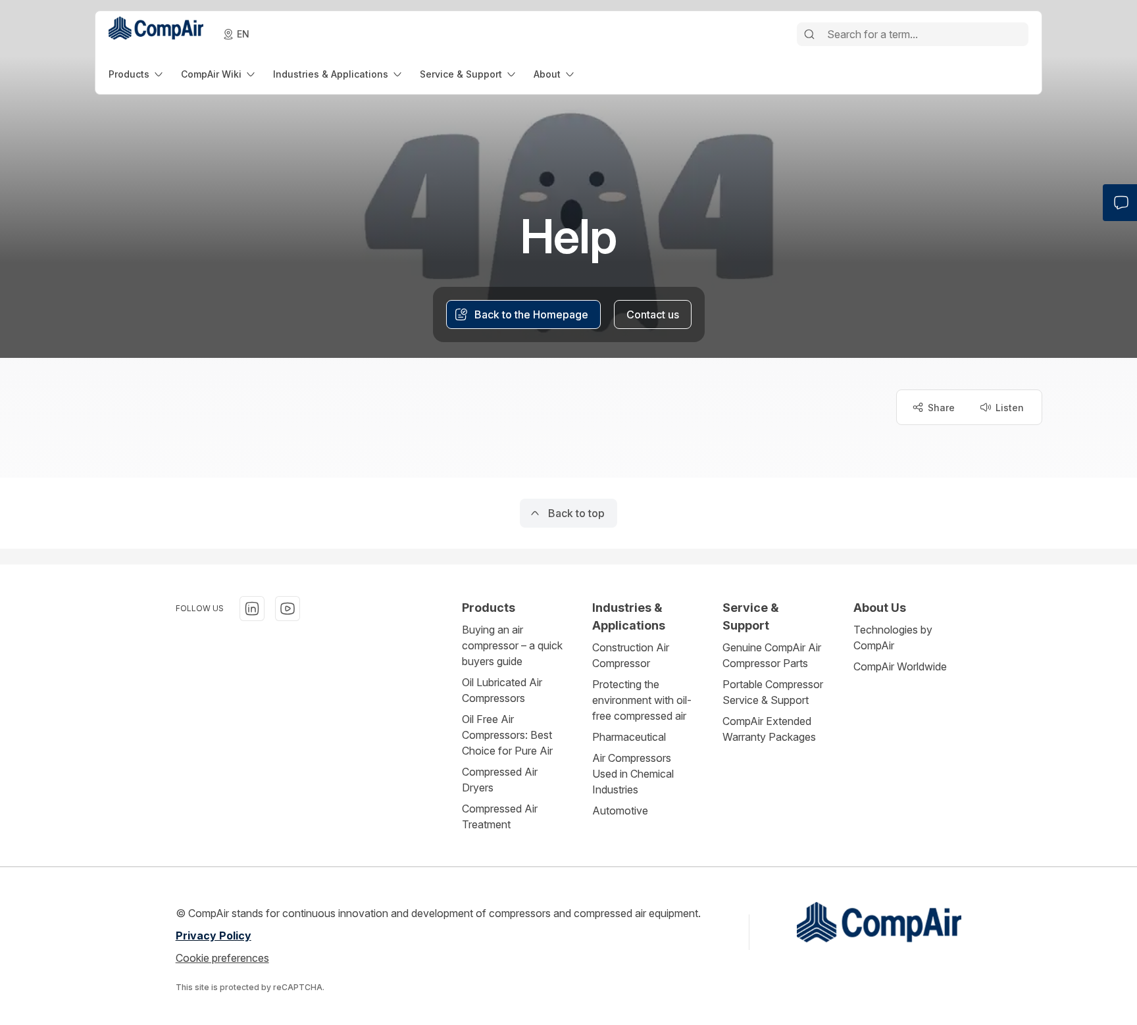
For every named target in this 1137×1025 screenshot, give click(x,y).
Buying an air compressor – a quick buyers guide (512, 645)
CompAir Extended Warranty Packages (769, 728)
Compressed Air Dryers (500, 779)
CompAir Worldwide (900, 666)
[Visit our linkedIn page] (252, 608)
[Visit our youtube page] (287, 608)
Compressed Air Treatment (500, 816)
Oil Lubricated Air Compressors (502, 690)
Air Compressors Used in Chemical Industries (633, 773)
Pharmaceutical (629, 736)
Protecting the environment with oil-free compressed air (642, 700)
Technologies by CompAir (892, 637)
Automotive (620, 810)
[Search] (809, 34)
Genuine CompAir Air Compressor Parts (771, 655)
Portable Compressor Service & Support (772, 692)
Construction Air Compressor (630, 655)
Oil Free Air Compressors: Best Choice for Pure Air (507, 734)
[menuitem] (137, 74)
